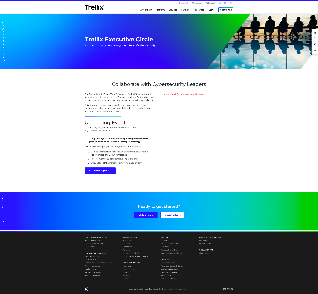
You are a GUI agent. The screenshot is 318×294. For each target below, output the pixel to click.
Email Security (90, 269)
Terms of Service (182, 289)
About (211, 10)
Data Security (90, 260)
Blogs (125, 272)
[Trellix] (87, 289)
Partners (185, 10)
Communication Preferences (172, 253)
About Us (126, 243)
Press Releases (129, 269)
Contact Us (203, 240)
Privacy (163, 289)
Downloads (165, 247)
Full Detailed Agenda (98, 171)
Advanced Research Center (172, 266)
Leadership (127, 247)
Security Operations (93, 272)
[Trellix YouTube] (228, 289)
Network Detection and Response (99, 263)
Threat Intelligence (92, 266)
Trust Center (166, 276)
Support (198, 3)
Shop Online (204, 253)
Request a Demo (172, 215)
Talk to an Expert (145, 215)
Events (125, 279)
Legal (171, 289)
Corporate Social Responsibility (135, 256)
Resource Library (168, 263)
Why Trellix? (146, 10)
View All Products (92, 276)
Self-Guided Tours (168, 279)
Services (173, 10)
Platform (160, 10)
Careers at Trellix (130, 253)
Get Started (226, 10)
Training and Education (170, 269)
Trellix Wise (89, 247)
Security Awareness (169, 272)
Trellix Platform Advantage (95, 243)
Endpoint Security (92, 256)
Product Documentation (171, 243)
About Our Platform (92, 240)
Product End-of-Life (169, 250)
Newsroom (127, 266)
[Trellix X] (232, 289)
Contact (211, 3)
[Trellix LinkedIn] (224, 289)
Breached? (183, 3)
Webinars (127, 276)
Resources (199, 10)
